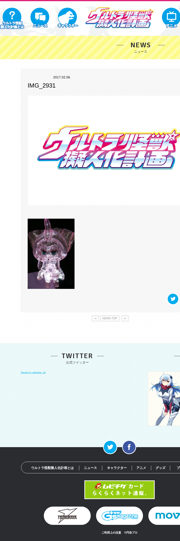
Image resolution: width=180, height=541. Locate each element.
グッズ (160, 468)
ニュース (90, 468)
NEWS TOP (109, 318)
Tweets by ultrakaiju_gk (33, 372)
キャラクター (117, 468)
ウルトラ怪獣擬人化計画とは (52, 468)
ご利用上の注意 (111, 532)
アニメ (141, 468)
